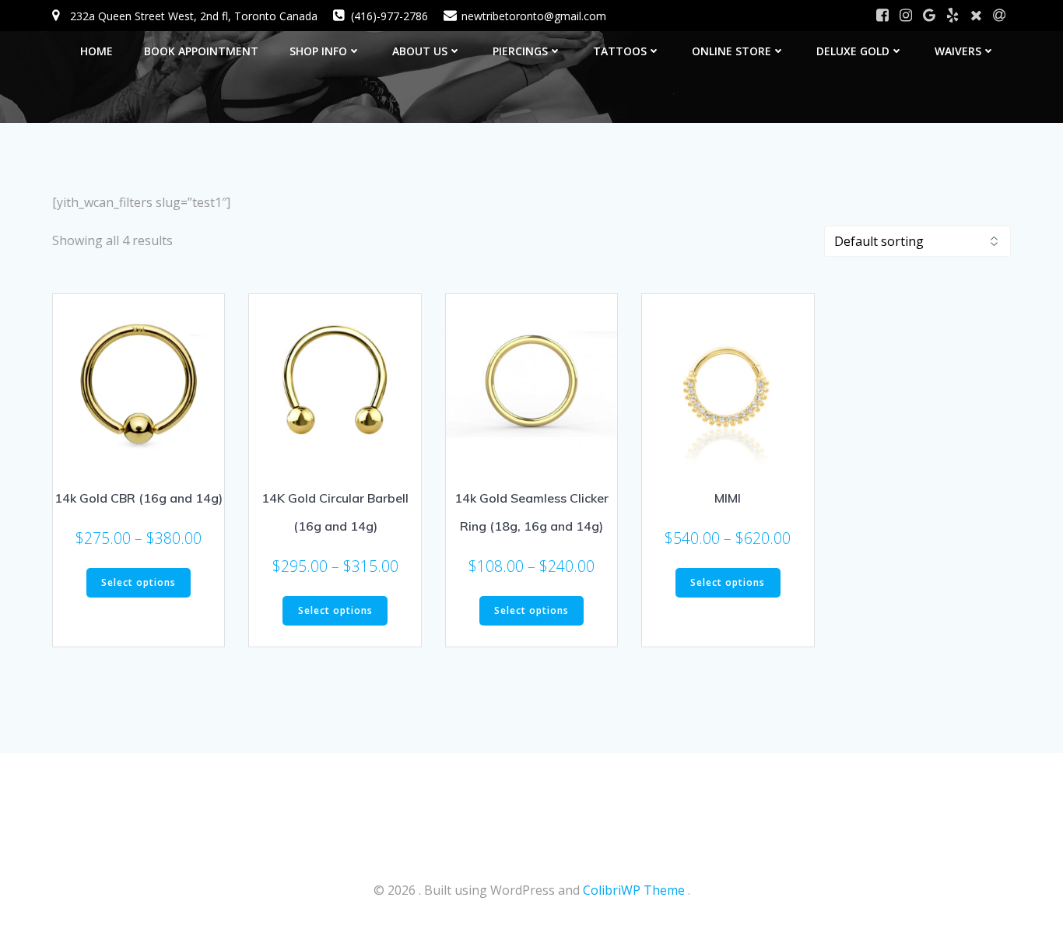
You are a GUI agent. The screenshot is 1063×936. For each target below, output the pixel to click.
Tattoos (620, 51)
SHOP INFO (318, 51)
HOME (96, 51)
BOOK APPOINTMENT (201, 51)
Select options (138, 582)
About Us (419, 51)
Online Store (731, 51)
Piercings (520, 51)
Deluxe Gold (852, 51)
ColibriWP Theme (634, 890)
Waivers (958, 51)
